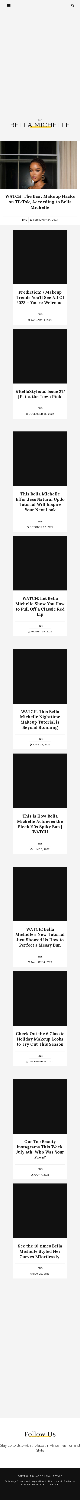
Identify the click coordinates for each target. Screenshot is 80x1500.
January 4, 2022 (41, 962)
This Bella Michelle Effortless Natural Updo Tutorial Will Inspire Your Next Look (40, 501)
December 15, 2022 (41, 414)
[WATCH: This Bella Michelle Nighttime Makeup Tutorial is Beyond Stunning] (40, 676)
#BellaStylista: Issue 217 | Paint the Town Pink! (40, 394)
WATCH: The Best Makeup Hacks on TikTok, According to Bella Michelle (40, 201)
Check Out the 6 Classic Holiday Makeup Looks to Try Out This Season (40, 1039)
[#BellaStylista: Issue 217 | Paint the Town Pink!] (40, 356)
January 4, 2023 (41, 320)
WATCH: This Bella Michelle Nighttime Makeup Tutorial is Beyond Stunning (40, 719)
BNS (24, 220)
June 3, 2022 (40, 849)
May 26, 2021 (41, 1274)
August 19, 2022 (41, 631)
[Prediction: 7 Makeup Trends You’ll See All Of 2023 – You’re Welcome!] (40, 257)
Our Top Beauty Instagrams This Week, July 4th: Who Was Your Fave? (40, 1149)
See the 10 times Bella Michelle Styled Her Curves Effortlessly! (40, 1251)
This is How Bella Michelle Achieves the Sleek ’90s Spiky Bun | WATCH (40, 823)
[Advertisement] (40, 65)
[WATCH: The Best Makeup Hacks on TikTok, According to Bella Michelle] (38, 165)
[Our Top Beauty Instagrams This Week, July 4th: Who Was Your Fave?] (40, 1106)
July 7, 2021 (41, 1174)
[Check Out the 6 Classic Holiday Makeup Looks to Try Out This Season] (40, 998)
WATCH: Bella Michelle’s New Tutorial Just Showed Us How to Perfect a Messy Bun (40, 937)
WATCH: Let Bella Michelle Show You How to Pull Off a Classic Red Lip (40, 606)
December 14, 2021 (41, 1061)
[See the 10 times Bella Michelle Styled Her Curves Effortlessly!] (40, 1210)
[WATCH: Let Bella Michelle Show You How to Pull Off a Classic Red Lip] (40, 563)
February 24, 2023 (45, 220)
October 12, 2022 (41, 527)
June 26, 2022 (41, 744)
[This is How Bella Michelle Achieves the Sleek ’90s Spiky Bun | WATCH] (40, 781)
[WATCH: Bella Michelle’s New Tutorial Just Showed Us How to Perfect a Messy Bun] (40, 894)
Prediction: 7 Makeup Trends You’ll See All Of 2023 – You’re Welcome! (40, 297)
